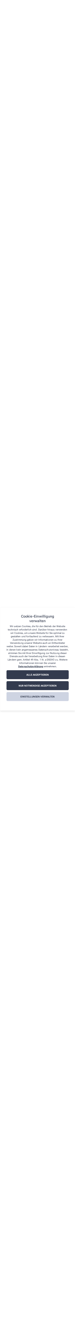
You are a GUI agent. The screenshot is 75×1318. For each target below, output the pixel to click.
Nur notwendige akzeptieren (38, 685)
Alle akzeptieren (37, 674)
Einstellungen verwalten (37, 696)
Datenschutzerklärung (30, 666)
